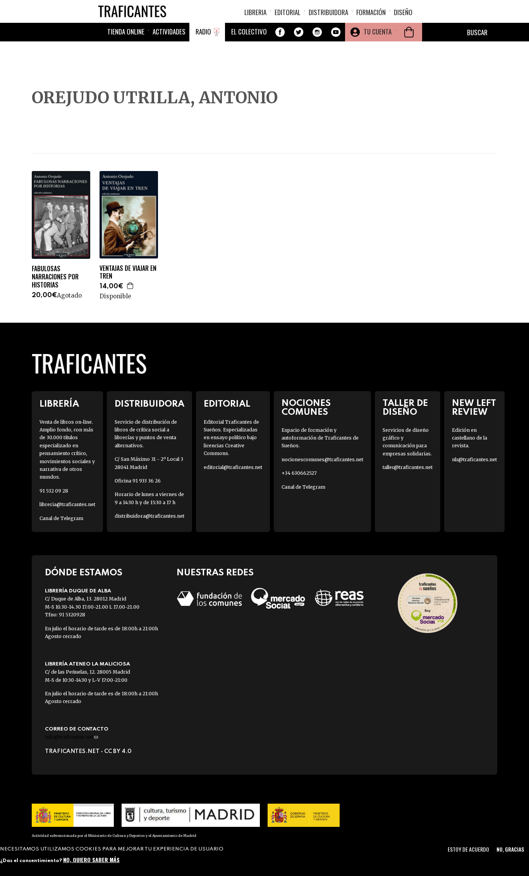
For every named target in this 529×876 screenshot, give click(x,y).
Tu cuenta (378, 31)
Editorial (288, 12)
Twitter (298, 32)
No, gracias (510, 849)
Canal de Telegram (61, 518)
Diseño (403, 12)
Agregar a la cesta (130, 285)
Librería (59, 404)
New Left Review (474, 408)
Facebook (280, 32)
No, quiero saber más (91, 859)
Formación (371, 12)
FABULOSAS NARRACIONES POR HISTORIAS (55, 277)
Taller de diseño (405, 408)
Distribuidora (328, 12)
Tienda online (125, 31)
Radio (203, 31)
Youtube (335, 32)
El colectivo (249, 31)
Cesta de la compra (409, 32)
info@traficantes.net (71, 737)
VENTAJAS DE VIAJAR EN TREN (128, 272)
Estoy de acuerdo (468, 849)
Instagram (317, 32)
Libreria (255, 12)
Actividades (169, 31)
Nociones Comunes (306, 408)
